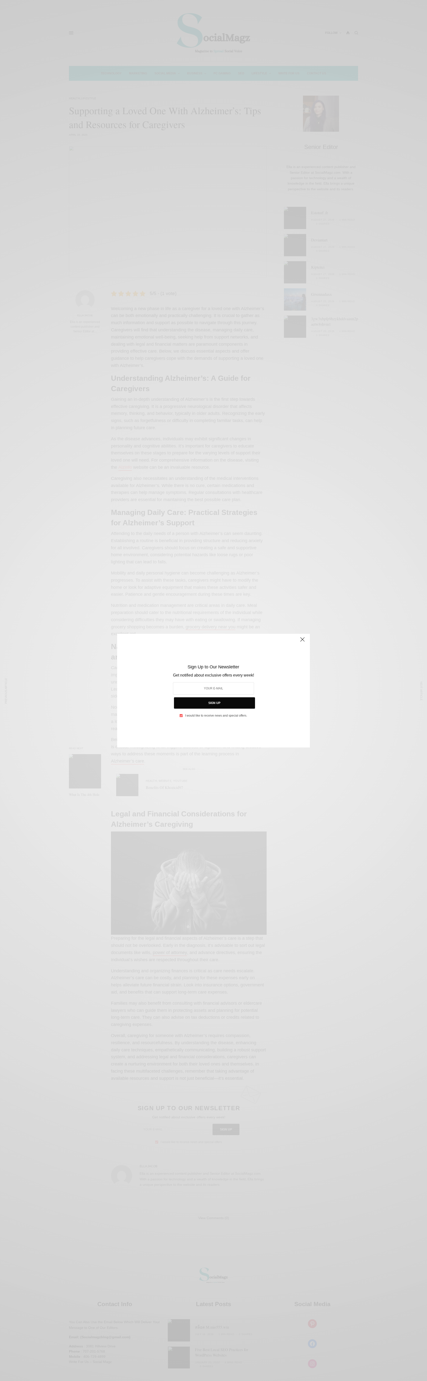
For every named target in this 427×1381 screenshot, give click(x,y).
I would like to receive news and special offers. (216, 715)
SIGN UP (214, 703)
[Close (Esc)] (302, 641)
